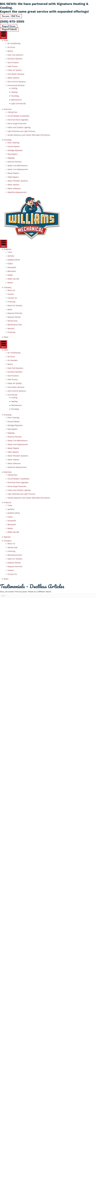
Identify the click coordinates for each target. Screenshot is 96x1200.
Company (7, 287)
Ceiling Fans (12, 112)
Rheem (10, 283)
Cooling (14, 88)
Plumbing (15, 96)
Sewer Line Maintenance (17, 165)
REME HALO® (13, 279)
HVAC (6, 40)
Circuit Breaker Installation (18, 116)
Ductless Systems (15, 59)
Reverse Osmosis (14, 162)
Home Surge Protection (17, 123)
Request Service (14, 317)
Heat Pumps (13, 66)
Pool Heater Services (16, 74)
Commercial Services (16, 85)
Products (7, 249)
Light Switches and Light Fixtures (21, 131)
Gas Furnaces (13, 62)
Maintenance (16, 100)
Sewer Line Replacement (18, 169)
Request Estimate (15, 313)
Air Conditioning (14, 43)
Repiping (11, 158)
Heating (14, 92)
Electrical (7, 109)
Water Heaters (13, 78)
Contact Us (12, 298)
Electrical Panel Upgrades (18, 120)
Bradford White (14, 260)
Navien (10, 275)
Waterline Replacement (17, 192)
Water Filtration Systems (18, 181)
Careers (11, 294)
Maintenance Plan (15, 325)
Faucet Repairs (14, 146)
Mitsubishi (12, 271)
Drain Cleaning (13, 143)
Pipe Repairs (12, 154)
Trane (10, 252)
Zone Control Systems (17, 82)
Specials (11, 328)
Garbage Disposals (15, 150)
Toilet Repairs (13, 177)
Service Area (12, 321)
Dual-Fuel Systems (15, 55)
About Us (11, 290)
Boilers (10, 51)
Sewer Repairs (13, 173)
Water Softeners (14, 188)
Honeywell (12, 267)
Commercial (12, 395)
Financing (11, 302)
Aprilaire (11, 256)
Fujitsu (10, 263)
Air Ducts (11, 47)
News (10, 309)
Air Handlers (13, 360)
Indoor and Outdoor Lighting (19, 127)
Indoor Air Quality (15, 70)
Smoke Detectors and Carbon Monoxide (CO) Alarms (29, 135)
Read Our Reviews (15, 305)
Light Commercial (18, 103)
